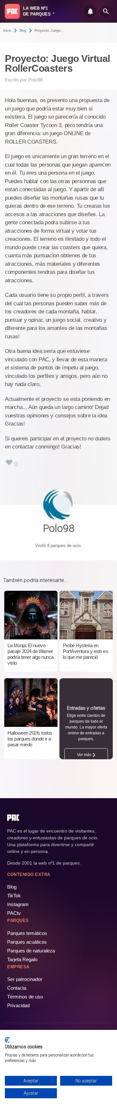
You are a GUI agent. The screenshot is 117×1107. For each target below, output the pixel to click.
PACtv (14, 913)
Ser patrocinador (24, 979)
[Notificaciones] (90, 11)
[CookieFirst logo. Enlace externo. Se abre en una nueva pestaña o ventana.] (7, 1040)
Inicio (7, 30)
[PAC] (12, 11)
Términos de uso (25, 996)
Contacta (16, 988)
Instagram (18, 904)
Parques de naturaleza (31, 950)
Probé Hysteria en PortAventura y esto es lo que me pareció (85, 651)
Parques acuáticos (27, 942)
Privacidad (18, 1005)
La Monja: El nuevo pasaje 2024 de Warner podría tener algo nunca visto (30, 654)
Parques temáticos (27, 933)
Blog (23, 30)
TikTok (14, 895)
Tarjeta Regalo (22, 959)
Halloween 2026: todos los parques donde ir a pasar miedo (29, 738)
